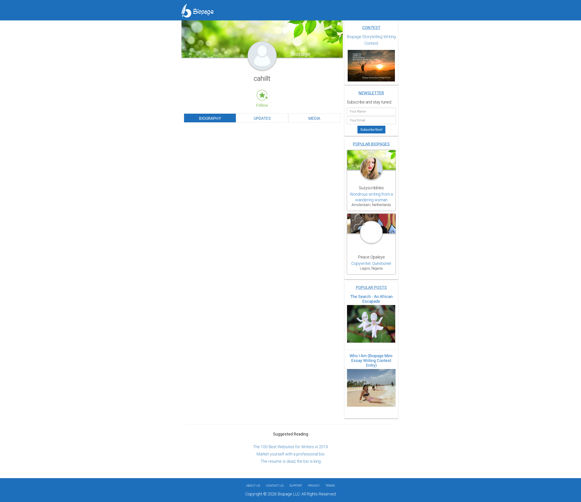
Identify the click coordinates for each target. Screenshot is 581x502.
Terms (330, 485)
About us (253, 485)
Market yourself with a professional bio (290, 454)
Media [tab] (314, 118)
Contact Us (274, 485)
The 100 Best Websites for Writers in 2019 (290, 446)
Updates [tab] (262, 118)
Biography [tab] (210, 118)
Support (295, 485)
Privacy (314, 485)
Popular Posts (371, 287)
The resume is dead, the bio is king (291, 461)
